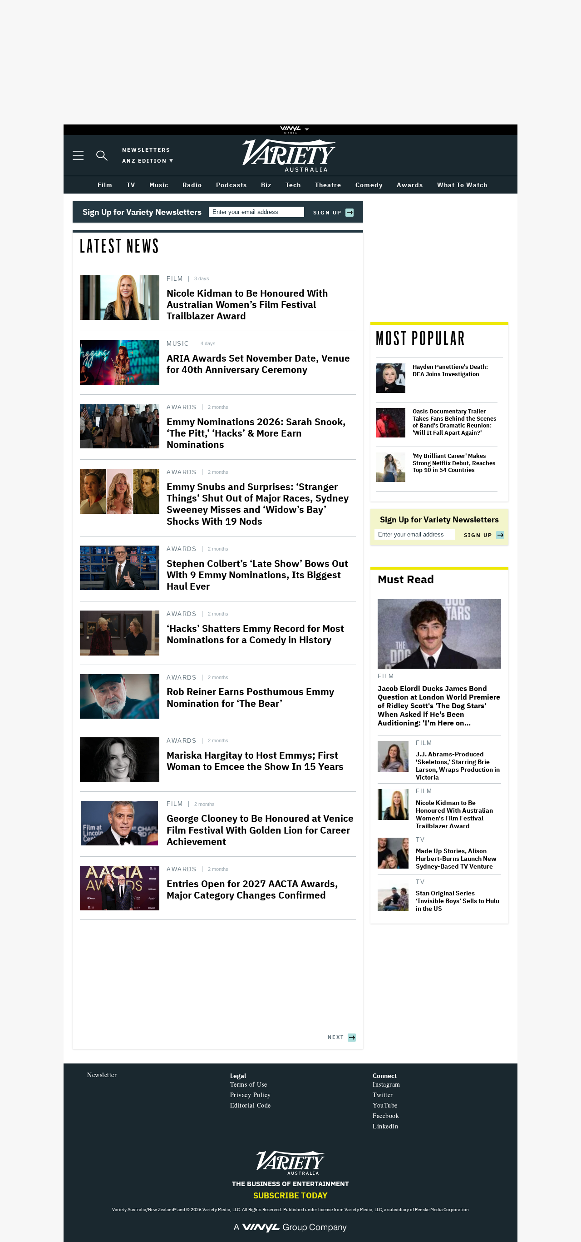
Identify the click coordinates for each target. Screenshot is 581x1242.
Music (178, 344)
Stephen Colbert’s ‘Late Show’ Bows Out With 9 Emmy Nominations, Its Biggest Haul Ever (257, 574)
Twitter (383, 1094)
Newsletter (102, 1074)
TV (420, 839)
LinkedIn (385, 1126)
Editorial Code (250, 1105)
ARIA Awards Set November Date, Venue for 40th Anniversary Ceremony (258, 364)
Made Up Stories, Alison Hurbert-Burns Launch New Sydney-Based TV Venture (456, 858)
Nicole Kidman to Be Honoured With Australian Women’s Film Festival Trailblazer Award (247, 304)
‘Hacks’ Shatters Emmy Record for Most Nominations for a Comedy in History (255, 634)
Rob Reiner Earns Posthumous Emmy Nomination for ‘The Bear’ (250, 697)
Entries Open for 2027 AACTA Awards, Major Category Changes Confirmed (252, 889)
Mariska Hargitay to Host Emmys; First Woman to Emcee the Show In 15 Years (255, 761)
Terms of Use (248, 1084)
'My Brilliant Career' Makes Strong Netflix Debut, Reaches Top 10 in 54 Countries (454, 463)
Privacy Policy (250, 1094)
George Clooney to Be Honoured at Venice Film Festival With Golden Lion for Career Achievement (260, 829)
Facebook (386, 1115)
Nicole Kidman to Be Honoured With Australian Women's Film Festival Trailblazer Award (454, 814)
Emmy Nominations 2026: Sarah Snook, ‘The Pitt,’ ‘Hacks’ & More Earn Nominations (256, 433)
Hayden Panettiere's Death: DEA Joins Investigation (450, 370)
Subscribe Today (290, 1195)
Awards (182, 407)
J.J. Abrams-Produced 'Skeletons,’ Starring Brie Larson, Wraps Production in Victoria (458, 765)
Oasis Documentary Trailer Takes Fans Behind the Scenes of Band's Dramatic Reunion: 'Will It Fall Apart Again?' (455, 422)
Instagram (386, 1084)
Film (175, 279)
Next (336, 1037)
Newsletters (146, 149)
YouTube (385, 1105)
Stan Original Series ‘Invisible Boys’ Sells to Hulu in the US (457, 901)
